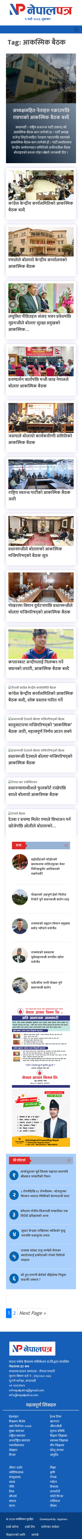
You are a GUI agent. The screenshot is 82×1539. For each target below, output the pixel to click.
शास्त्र (12, 1482)
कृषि (52, 1472)
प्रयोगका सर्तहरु (50, 1527)
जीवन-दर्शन (15, 1467)
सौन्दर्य (13, 1496)
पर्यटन (53, 1482)
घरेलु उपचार (57, 1450)
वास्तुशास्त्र (14, 1477)
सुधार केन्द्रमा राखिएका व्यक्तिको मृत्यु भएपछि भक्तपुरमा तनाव (43, 1233)
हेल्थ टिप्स (55, 1416)
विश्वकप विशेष (17, 1421)
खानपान (54, 1421)
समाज (12, 1501)
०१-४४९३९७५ (17, 1385)
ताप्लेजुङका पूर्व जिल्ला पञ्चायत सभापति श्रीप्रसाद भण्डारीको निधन (44, 1174)
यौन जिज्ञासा (57, 1445)
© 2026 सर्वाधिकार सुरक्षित (19, 1519)
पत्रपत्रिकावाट (16, 1445)
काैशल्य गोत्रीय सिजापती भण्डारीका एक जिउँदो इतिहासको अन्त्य (44, 1213)
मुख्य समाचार (16, 1431)
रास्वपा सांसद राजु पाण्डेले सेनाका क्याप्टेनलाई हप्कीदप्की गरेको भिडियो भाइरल (43, 1255)
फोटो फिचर (56, 1496)
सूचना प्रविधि (57, 1431)
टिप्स (11, 1491)
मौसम (53, 1506)
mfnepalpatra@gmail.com (26, 1390)
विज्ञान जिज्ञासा (58, 1436)
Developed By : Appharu (53, 1519)
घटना (12, 1506)
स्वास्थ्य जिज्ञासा (59, 1440)
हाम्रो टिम (30, 1527)
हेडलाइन (14, 1416)
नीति (11, 1486)
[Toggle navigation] (76, 29)
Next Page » (32, 1313)
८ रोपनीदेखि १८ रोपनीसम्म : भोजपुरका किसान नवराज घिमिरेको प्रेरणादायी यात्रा (45, 1194)
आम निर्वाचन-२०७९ (20, 1426)
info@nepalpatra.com (23, 1395)
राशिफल (55, 1501)
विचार (12, 1455)
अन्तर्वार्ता (55, 1491)
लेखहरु (13, 1450)
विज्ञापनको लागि (15, 1535)
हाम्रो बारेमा (12, 1527)
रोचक (53, 1477)
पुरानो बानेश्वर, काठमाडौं (22, 1381)
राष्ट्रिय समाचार (17, 1436)
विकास (54, 1486)
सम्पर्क (35, 1535)
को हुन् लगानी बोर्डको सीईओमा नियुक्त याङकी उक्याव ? (43, 1277)
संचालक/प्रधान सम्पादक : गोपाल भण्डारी (32, 1371)
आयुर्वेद (54, 1455)
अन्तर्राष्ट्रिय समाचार (19, 1440)
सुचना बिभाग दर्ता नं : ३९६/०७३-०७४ (30, 1376)
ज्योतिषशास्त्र (16, 1472)
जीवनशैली (56, 1426)
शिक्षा (53, 1467)
